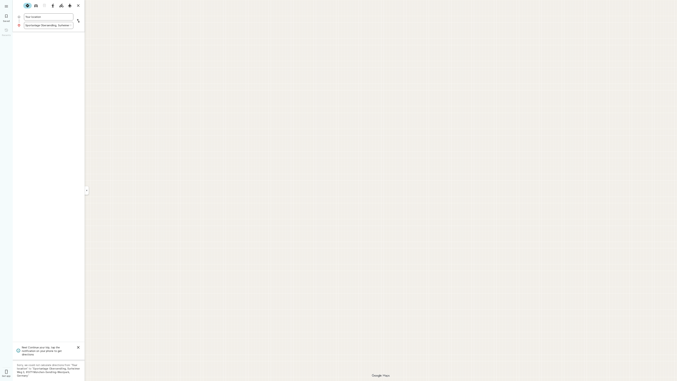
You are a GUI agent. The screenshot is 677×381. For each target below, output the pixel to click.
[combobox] (48, 16)
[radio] (27, 5)
